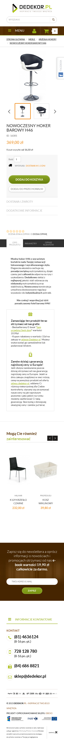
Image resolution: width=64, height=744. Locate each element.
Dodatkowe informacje (24, 210)
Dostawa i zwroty (19, 201)
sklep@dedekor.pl (30, 676)
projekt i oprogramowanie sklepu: (29, 713)
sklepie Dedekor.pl (31, 339)
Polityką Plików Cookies (28, 731)
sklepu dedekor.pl (20, 383)
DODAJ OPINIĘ (40, 234)
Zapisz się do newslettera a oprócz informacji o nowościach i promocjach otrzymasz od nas (32, 560)
